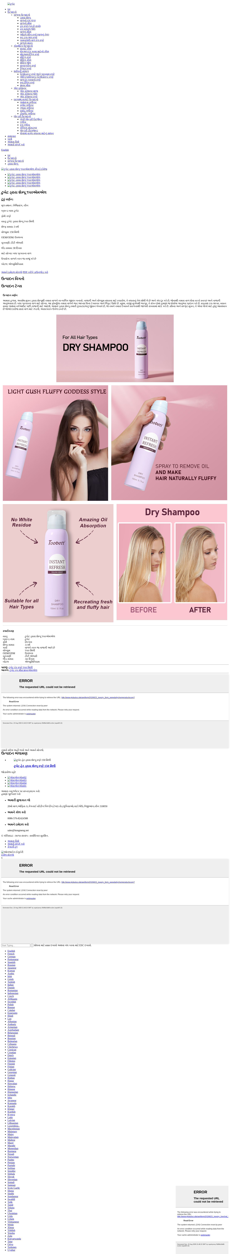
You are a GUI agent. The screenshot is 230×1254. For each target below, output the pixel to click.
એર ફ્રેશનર (20, 88)
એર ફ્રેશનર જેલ (28, 93)
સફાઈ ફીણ (26, 48)
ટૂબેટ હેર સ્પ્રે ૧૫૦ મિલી (21, 667)
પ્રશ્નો (10, 139)
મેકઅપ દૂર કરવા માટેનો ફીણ (34, 51)
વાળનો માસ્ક (26, 43)
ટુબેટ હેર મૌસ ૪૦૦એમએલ (23, 670)
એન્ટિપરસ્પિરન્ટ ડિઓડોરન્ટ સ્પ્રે (36, 77)
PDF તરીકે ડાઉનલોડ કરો (35, 272)
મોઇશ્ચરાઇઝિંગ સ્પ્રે (29, 54)
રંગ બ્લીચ (25, 125)
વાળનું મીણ (25, 31)
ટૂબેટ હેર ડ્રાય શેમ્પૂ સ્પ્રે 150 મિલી (35, 766)
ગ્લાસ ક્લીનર (27, 108)
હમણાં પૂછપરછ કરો (10, 794)
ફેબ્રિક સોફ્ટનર (28, 127)
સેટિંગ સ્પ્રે (25, 57)
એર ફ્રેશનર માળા (29, 91)
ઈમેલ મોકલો (7, 855)
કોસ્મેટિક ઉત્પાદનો (23, 46)
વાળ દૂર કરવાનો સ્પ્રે (30, 79)
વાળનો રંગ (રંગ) (28, 20)
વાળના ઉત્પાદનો (22, 14)
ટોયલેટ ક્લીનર (27, 113)
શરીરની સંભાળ (21, 71)
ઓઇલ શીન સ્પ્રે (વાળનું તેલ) (34, 34)
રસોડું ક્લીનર (26, 110)
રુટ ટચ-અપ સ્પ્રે (28, 37)
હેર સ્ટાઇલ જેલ (27, 29)
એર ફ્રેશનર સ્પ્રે (28, 96)
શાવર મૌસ (25, 85)
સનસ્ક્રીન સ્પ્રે (28, 65)
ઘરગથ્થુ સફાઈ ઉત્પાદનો (26, 99)
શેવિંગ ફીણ (25, 60)
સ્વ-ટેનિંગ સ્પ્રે (27, 82)
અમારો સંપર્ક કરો (16, 144)
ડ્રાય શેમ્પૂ (25, 17)
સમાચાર (12, 136)
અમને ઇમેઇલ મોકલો (11, 272)
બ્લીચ (23, 122)
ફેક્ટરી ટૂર (13, 846)
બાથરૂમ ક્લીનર (28, 102)
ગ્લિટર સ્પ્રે (25, 68)
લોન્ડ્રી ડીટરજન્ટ (29, 130)
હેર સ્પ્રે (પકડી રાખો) (30, 26)
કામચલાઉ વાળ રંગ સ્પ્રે (32, 40)
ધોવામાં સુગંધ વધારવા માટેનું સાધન (37, 133)
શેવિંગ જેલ (25, 62)
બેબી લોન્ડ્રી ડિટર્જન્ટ (31, 119)
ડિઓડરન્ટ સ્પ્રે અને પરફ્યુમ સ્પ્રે (37, 74)
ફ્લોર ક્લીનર (26, 105)
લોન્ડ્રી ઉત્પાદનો (22, 116)
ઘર (9, 9)
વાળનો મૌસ (26, 23)
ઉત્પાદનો (12, 12)
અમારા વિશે (13, 141)
